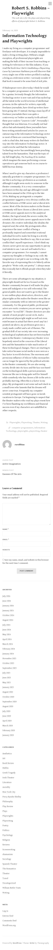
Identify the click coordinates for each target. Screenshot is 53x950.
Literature (6, 782)
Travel (5, 878)
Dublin (5, 768)
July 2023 (6, 673)
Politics (5, 830)
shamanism (7, 854)
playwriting (34, 431)
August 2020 (7, 706)
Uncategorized (9, 883)
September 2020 (9, 701)
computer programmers (22, 428)
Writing (44, 422)
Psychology (7, 835)
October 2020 (8, 697)
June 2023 (6, 677)
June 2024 (6, 629)
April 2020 (6, 721)
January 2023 (8, 687)
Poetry (5, 825)
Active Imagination (11, 464)
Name (5, 529)
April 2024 (6, 639)
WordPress (17, 943)
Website (6, 550)
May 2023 (6, 682)
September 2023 (9, 668)
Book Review (8, 763)
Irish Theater (8, 777)
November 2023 (9, 658)
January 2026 (8, 605)
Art (3, 758)
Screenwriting (8, 849)
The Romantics (9, 868)
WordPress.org (9, 925)
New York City (8, 792)
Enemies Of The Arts (11, 474)
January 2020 (8, 735)
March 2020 (7, 725)
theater (44, 431)
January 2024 (8, 653)
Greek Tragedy (8, 772)
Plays (4, 811)
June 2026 (6, 601)
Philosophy (7, 801)
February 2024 (8, 649)
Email (5, 539)
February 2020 (8, 730)
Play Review (7, 806)
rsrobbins (20, 444)
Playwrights (14, 422)
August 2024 (7, 620)
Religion (6, 840)
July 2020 (6, 711)
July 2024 (6, 625)
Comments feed (9, 920)
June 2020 (6, 716)
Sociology (6, 859)
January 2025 (8, 610)
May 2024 (6, 634)
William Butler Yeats (11, 888)
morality (6, 787)
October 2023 (8, 663)
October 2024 (8, 615)
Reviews (6, 844)
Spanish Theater (9, 864)
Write (32, 943)
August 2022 (7, 692)
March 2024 (7, 644)
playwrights (23, 431)
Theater (36, 422)
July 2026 (6, 596)
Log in (5, 911)
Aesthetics (7, 753)
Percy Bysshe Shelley (11, 797)
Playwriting (26, 422)
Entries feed (7, 916)
